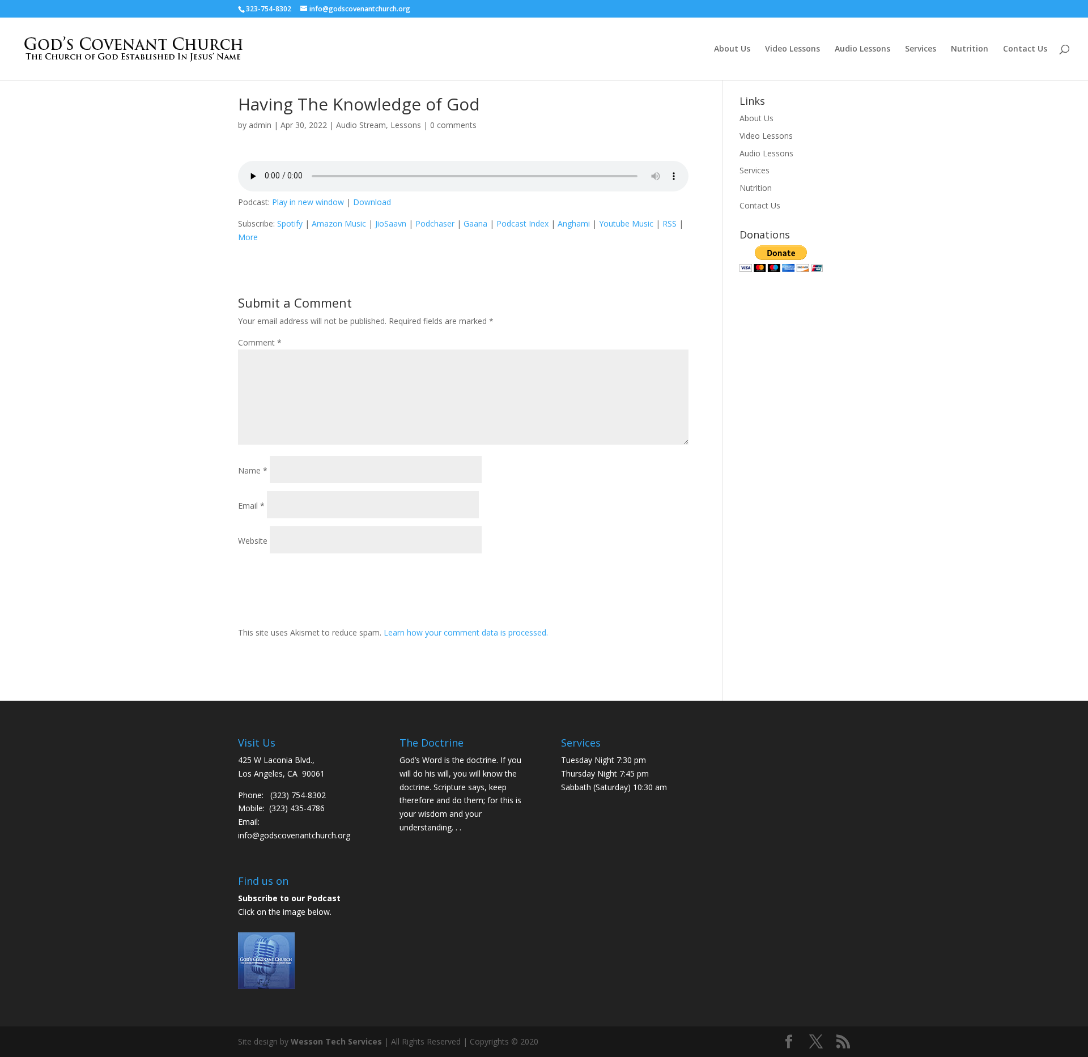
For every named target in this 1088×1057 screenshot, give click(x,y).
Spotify (290, 223)
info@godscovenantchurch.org (294, 835)
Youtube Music (626, 223)
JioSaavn (390, 223)
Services (920, 49)
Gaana (475, 223)
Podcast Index (522, 223)
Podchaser (434, 223)
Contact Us (1025, 49)
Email (251, 505)
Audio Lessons (862, 49)
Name (252, 470)
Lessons (405, 125)
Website (252, 540)
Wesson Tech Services (336, 1041)
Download (372, 202)
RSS (669, 223)
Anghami (574, 223)
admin (260, 125)
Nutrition (969, 49)
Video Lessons (792, 49)
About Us (732, 49)
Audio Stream (361, 125)
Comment (260, 342)
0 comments (453, 125)
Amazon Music (339, 223)
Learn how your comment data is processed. (466, 632)
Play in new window (308, 202)
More (248, 237)
